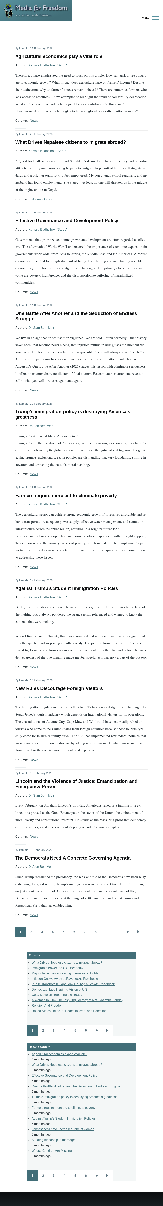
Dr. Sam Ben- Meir (41, 327)
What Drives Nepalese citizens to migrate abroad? (67, 962)
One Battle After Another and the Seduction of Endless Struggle (76, 1086)
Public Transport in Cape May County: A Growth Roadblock (73, 984)
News (34, 120)
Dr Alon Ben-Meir (40, 426)
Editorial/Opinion (41, 199)
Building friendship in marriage (53, 1140)
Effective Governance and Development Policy (64, 1075)
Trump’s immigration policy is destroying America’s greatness (74, 1097)
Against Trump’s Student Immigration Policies (64, 1118)
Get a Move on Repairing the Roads (57, 994)
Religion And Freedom (47, 1005)
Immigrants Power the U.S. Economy (57, 968)
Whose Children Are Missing (52, 1150)
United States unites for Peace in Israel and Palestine (69, 1011)
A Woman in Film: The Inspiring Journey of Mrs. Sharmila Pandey (77, 1000)
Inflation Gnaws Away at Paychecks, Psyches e (65, 978)
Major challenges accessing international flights (65, 973)
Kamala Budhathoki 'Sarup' (47, 65)
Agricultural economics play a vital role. (59, 1054)
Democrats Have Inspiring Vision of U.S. (60, 989)
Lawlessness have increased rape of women (63, 1129)
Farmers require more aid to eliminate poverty (63, 1107)
